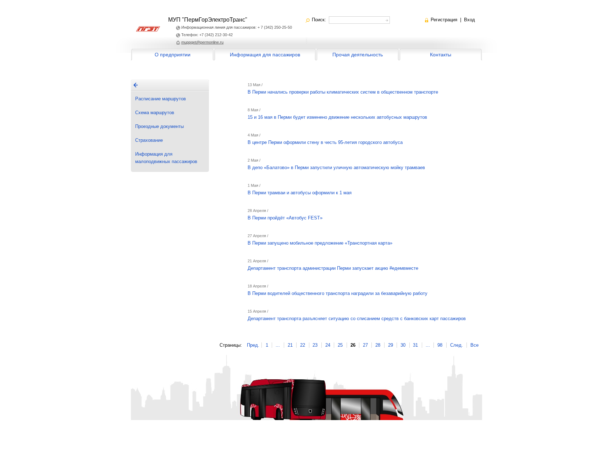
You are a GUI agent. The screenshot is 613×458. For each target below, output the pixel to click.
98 (439, 345)
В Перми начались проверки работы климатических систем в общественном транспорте (343, 92)
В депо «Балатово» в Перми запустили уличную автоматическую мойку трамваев (336, 167)
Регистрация (444, 19)
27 (365, 345)
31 (415, 345)
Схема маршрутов (154, 112)
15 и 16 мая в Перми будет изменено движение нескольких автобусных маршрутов (337, 117)
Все (474, 345)
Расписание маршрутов (160, 98)
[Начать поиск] (386, 19)
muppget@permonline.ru (202, 42)
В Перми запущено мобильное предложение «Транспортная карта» (320, 243)
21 (290, 345)
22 (302, 345)
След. (456, 345)
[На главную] (135, 85)
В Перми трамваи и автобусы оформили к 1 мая (300, 192)
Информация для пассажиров (265, 54)
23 (315, 345)
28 (377, 345)
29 (390, 345)
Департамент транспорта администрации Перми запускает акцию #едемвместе (333, 268)
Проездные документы (159, 126)
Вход (469, 19)
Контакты (440, 54)
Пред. (253, 345)
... (278, 345)
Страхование (149, 140)
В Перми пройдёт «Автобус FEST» (285, 217)
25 (340, 345)
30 (403, 345)
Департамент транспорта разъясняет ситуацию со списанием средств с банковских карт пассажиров (357, 318)
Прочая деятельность (357, 54)
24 (327, 345)
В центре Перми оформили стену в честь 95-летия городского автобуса (325, 142)
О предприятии (172, 54)
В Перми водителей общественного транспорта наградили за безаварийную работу (337, 293)
